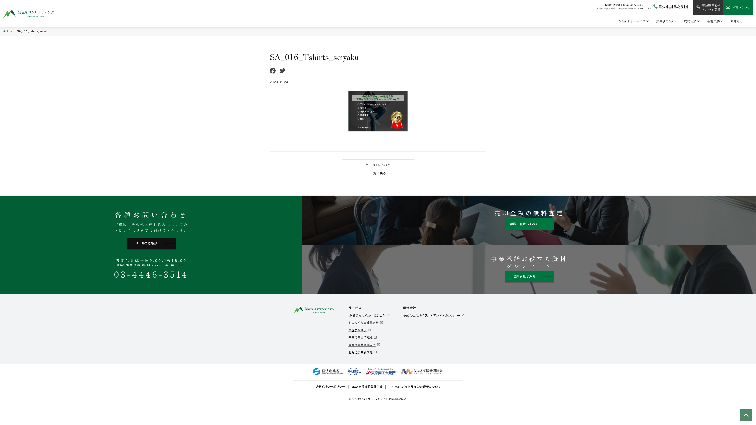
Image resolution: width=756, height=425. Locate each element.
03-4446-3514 (151, 274)
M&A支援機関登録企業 (367, 386)
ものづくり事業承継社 (363, 322)
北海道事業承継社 (360, 352)
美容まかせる (357, 330)
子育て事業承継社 (360, 337)
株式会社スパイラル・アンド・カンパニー (431, 315)
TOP (9, 31)
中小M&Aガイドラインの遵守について (415, 386)
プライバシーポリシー (330, 386)
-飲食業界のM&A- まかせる (366, 315)
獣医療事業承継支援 (362, 345)
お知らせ (736, 21)
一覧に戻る (378, 169)
